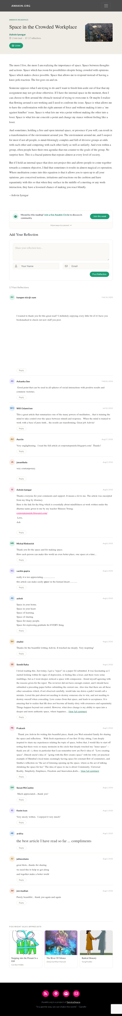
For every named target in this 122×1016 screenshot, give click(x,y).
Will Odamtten (25, 408)
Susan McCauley (25, 787)
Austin (20, 439)
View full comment (77, 711)
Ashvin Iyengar (17, 34)
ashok (20, 598)
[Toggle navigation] (106, 6)
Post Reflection (99, 274)
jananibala (22, 462)
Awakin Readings (18, 20)
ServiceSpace (73, 1002)
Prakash (21, 728)
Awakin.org (20, 5)
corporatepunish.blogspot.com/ (32, 513)
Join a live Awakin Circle (56, 214)
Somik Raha (23, 664)
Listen (17, 45)
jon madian (22, 890)
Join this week (99, 216)
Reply (21, 370)
